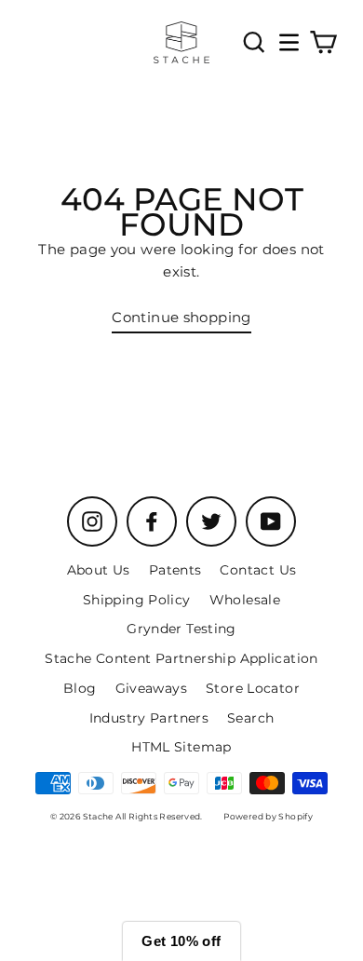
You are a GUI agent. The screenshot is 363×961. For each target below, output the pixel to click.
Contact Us (258, 569)
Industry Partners (149, 718)
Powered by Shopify (268, 816)
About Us (98, 569)
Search (250, 718)
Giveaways (151, 688)
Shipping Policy (137, 599)
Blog (80, 688)
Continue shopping (181, 317)
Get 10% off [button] (181, 941)
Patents (175, 569)
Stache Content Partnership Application (181, 658)
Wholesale (244, 599)
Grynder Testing (181, 628)
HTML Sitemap (181, 746)
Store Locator (253, 688)
